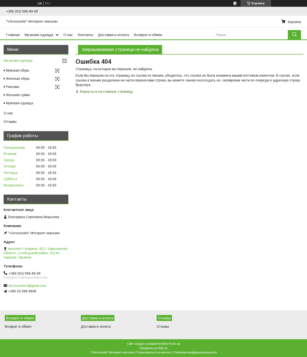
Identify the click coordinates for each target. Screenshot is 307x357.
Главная (13, 35)
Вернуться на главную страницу (106, 91)
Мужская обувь (17, 70)
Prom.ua (174, 343)
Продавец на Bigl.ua (153, 348)
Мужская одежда (38, 35)
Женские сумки (18, 95)
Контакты (85, 35)
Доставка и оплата (113, 35)
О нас (68, 35)
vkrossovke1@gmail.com (27, 286)
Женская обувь (18, 78)
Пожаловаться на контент (153, 352)
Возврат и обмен (148, 35)
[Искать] (294, 34)
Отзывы (10, 121)
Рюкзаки (12, 87)
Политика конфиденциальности (195, 352)
